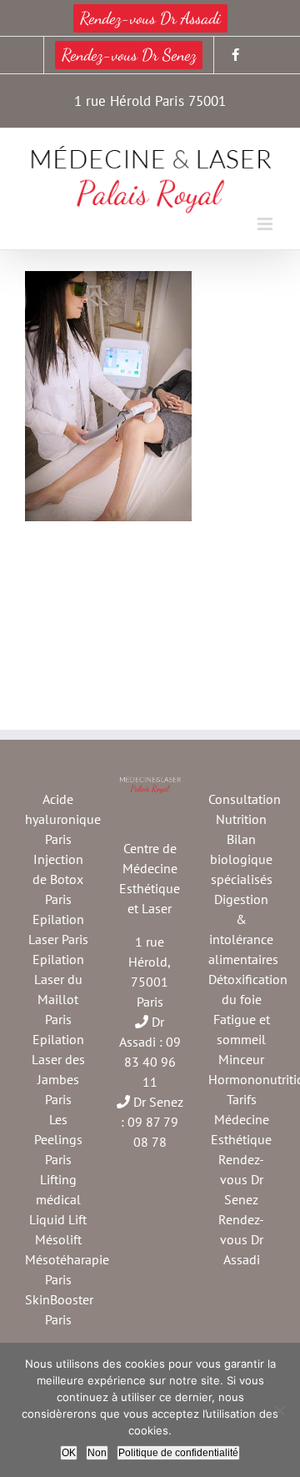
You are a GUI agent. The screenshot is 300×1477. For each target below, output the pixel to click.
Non (97, 1453)
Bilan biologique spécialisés (241, 859)
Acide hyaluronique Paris (63, 819)
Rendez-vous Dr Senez (241, 1179)
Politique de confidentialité (178, 1453)
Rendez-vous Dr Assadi (241, 1239)
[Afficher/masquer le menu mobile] (266, 224)
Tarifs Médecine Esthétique (241, 1119)
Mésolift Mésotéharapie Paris (67, 1259)
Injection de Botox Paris (57, 879)
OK (69, 1453)
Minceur (241, 1059)
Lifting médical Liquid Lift (58, 1199)
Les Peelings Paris (58, 1139)
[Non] (279, 1410)
